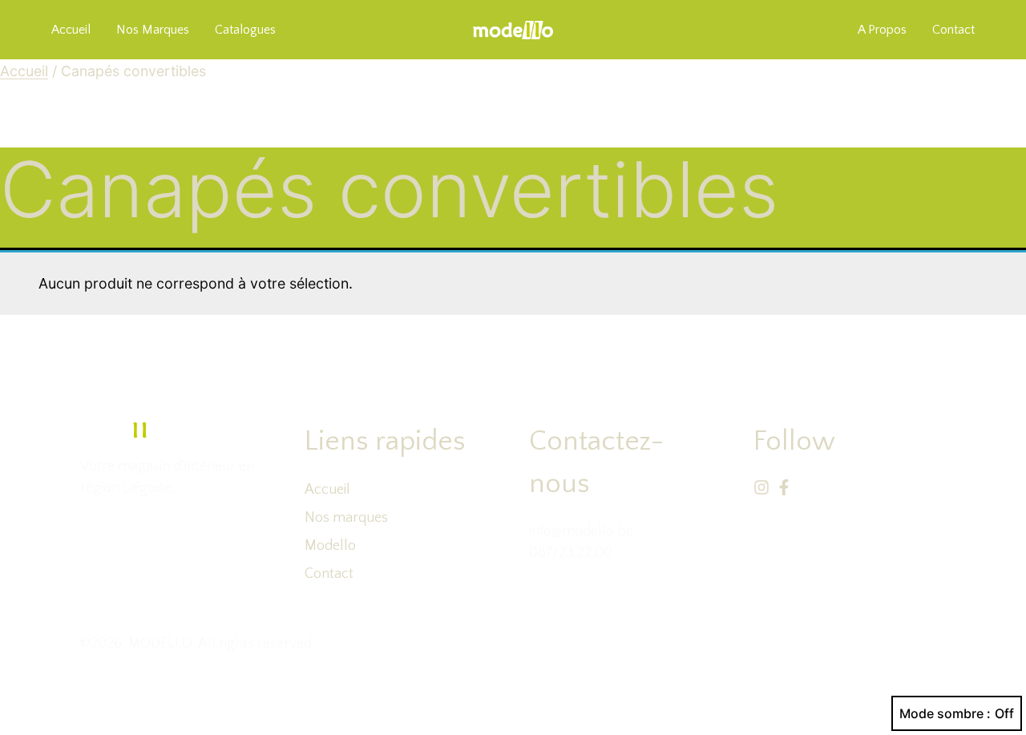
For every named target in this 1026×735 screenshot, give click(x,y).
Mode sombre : (945, 713)
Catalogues (245, 29)
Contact (329, 574)
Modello (330, 546)
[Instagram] (761, 487)
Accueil (71, 29)
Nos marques (152, 29)
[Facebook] (784, 487)
